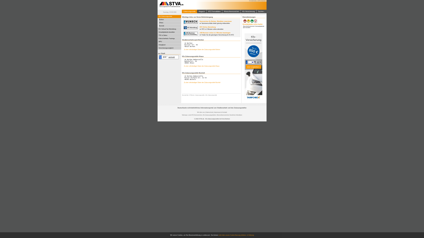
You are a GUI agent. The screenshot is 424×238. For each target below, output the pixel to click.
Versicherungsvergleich (166, 48)
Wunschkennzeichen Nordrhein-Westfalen (229, 115)
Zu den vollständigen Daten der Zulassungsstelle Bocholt (202, 82)
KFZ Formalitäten (214, 11)
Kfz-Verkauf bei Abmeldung (167, 29)
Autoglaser (162, 45)
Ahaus (161, 22)
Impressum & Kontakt (220, 112)
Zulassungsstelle (189, 11)
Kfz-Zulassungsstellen (209, 115)
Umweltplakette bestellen (167, 32)
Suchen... (261, 11)
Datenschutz (209, 112)
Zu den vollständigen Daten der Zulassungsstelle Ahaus (202, 66)
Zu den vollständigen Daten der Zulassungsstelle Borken (202, 49)
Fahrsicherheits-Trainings (167, 38)
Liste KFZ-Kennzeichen (195, 115)
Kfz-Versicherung (248, 11)
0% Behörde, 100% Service (257, 1)
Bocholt (161, 26)
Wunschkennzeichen (231, 11)
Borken (161, 19)
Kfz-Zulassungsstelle (165, 16)
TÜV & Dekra (163, 35)
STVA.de (191, 95)
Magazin (202, 11)
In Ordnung (250, 235)
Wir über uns (201, 112)
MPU (160, 41)
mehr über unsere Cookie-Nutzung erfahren (232, 235)
